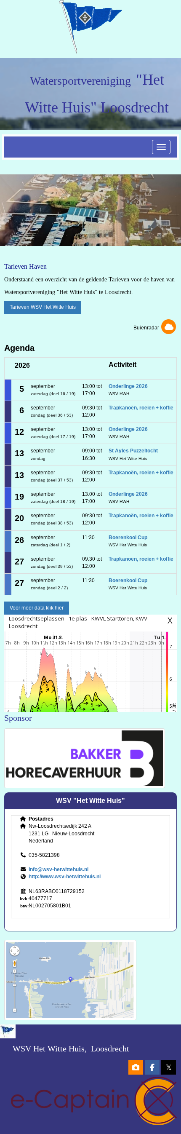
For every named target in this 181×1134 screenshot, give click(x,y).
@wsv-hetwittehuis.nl (58, 869)
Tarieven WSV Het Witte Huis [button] (43, 307)
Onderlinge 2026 (128, 386)
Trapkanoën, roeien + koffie (141, 408)
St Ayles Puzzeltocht (133, 451)
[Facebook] (152, 1068)
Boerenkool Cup (128, 537)
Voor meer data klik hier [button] (37, 608)
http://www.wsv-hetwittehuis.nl (65, 877)
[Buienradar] (168, 328)
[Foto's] (136, 1068)
